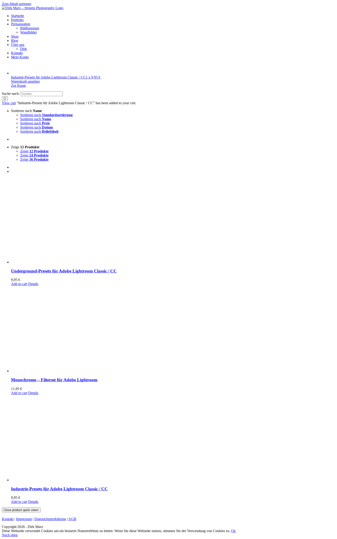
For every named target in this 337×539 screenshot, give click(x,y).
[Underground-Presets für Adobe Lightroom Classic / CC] (173, 220)
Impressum (24, 519)
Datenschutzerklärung (50, 519)
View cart (9, 103)
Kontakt (8, 519)
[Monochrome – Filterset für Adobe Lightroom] (173, 329)
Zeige (34, 151)
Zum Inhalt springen (16, 4)
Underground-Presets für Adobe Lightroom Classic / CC (64, 271)
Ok (233, 531)
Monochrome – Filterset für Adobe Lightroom (54, 379)
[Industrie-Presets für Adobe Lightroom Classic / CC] (173, 438)
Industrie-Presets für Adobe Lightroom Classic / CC (59, 488)
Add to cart (19, 284)
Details (33, 284)
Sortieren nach (46, 115)
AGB (72, 519)
